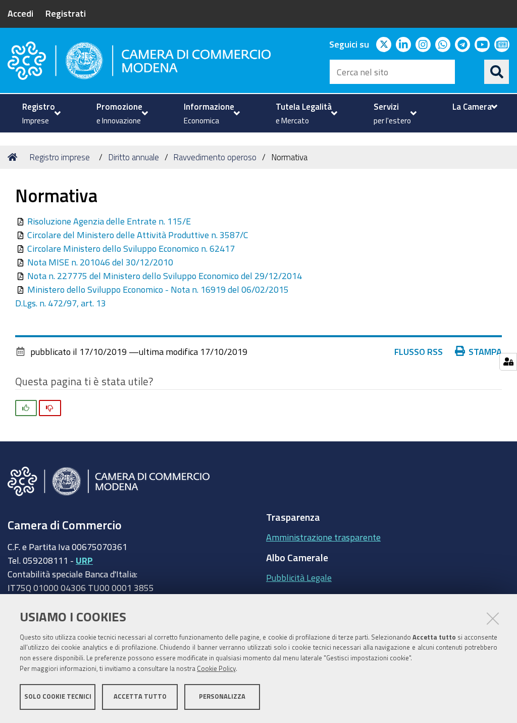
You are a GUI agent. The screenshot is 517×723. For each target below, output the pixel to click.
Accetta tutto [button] (140, 696)
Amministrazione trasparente (323, 536)
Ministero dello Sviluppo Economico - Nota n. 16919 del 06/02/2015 (158, 289)
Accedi (20, 13)
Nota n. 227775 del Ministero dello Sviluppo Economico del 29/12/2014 (164, 275)
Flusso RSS (418, 351)
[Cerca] (496, 71)
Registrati (65, 13)
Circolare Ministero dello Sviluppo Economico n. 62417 (131, 248)
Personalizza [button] (222, 696)
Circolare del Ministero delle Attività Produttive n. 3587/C (137, 234)
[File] (21, 220)
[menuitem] (40, 113)
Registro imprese (59, 157)
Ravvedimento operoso (214, 157)
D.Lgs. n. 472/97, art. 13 (60, 302)
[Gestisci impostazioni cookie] (508, 362)
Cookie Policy (216, 668)
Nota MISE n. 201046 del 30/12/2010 (100, 261)
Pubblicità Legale (299, 577)
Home (14, 157)
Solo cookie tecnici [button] (57, 696)
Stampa (485, 351)
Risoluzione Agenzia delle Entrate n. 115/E (109, 220)
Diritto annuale (133, 157)
